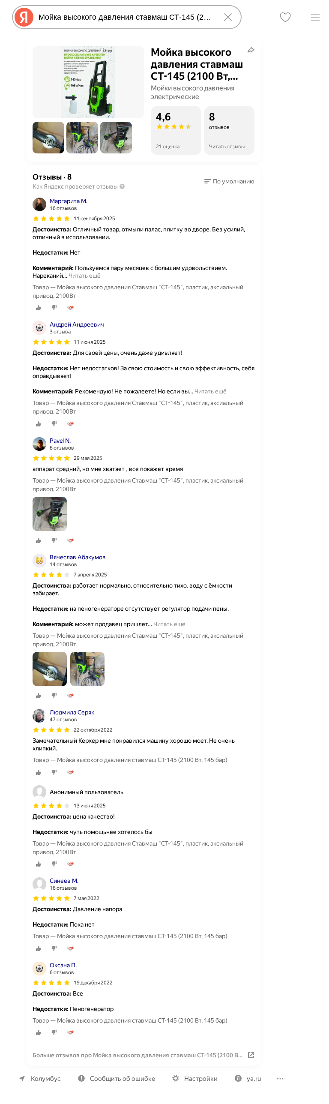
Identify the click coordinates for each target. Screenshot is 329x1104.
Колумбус (46, 1079)
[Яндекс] (24, 17)
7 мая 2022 (86, 898)
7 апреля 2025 (90, 575)
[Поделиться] (251, 49)
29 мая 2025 (88, 458)
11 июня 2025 (90, 342)
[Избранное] (285, 17)
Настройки (201, 1079)
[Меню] (315, 17)
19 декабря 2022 (93, 983)
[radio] (39, 307)
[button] (48, 137)
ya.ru (254, 1079)
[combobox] (125, 17)
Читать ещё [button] (85, 275)
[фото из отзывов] (50, 514)
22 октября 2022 (93, 730)
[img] (51, 218)
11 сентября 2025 (94, 219)
